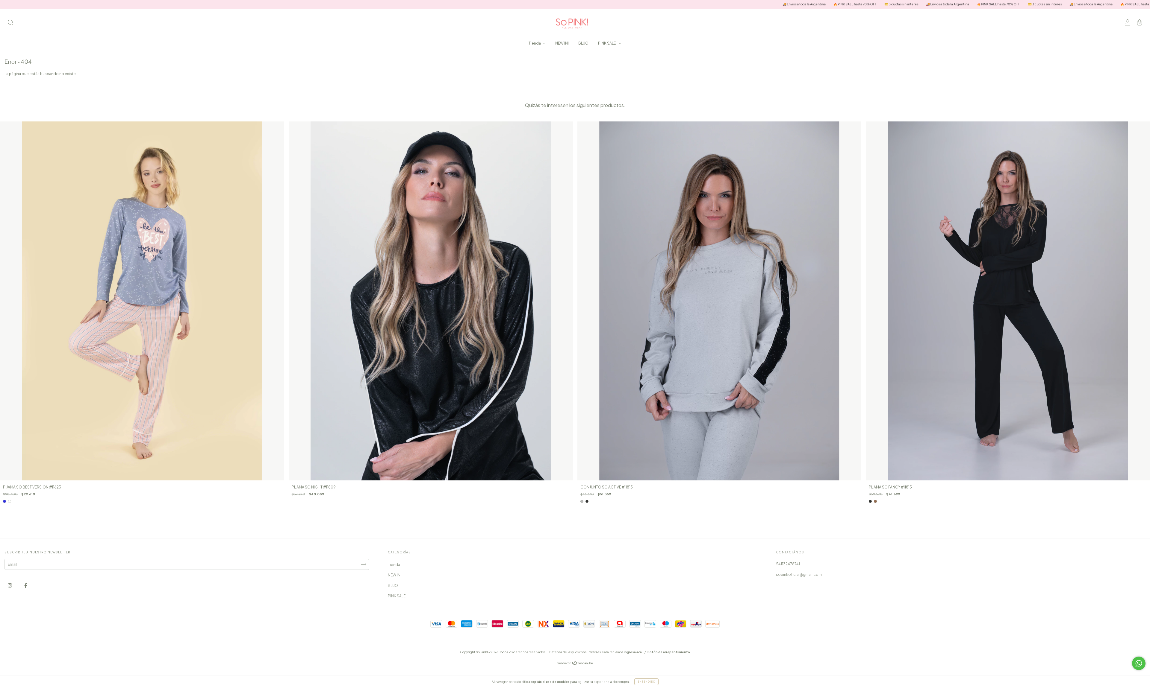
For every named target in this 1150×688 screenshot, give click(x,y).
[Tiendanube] (575, 664)
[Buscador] (10, 23)
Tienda (535, 43)
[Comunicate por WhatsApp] (1139, 663)
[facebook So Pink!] (25, 585)
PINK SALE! (607, 43)
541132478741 (788, 564)
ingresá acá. (633, 652)
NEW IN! (562, 43)
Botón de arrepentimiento (668, 652)
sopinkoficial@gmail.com (799, 574)
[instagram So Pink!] (10, 585)
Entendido (646, 681)
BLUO (583, 43)
